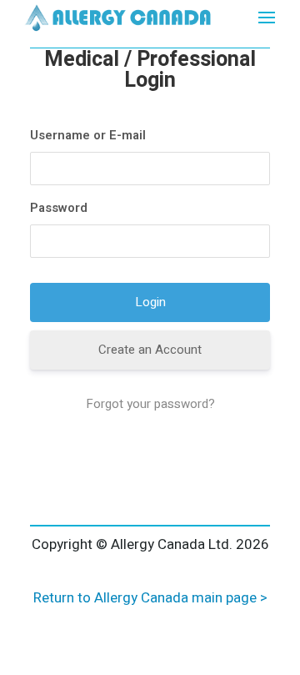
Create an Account (150, 349)
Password (59, 208)
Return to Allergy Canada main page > (150, 597)
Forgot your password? (150, 404)
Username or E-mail (88, 135)
